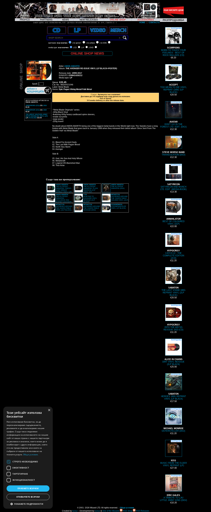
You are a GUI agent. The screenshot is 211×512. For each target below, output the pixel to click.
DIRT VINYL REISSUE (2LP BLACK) (173, 352)
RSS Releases (142, 511)
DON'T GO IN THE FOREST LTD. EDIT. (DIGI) (173, 115)
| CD (75, 47)
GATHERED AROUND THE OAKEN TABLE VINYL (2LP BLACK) (64, 207)
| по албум (90, 43)
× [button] (49, 410)
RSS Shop (127, 511)
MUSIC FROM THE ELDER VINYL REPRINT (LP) (173, 453)
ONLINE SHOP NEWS (87, 53)
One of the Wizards (110, 511)
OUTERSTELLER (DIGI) (173, 420)
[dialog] (28, 458)
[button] (28, 503)
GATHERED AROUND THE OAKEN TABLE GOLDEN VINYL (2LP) (119, 197)
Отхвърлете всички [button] (28, 496)
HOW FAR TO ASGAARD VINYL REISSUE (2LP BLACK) (90, 198)
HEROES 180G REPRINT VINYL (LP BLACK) (173, 387)
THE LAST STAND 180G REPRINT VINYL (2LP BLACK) (173, 282)
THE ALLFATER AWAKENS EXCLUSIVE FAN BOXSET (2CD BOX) (64, 198)
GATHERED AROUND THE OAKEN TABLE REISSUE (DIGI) (91, 207)
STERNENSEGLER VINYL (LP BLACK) (118, 206)
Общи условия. (30, 454)
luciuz (75, 511)
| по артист (76, 43)
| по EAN (103, 43)
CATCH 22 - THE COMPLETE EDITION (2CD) (173, 246)
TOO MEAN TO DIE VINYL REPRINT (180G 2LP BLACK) (173, 79)
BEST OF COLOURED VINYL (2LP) (173, 212)
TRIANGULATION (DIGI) (173, 146)
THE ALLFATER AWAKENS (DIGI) (117, 186)
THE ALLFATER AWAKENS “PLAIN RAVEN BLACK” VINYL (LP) (90, 188)
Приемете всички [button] (28, 488)
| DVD (91, 47)
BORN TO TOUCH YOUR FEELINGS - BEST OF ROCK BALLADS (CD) (173, 42)
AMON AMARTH (72, 66)
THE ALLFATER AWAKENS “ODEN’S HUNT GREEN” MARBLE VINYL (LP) (64, 188)
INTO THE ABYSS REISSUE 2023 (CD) (173, 318)
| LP (82, 47)
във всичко (62, 43)
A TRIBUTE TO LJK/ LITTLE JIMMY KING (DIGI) (173, 488)
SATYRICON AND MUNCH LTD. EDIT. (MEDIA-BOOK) (173, 177)
